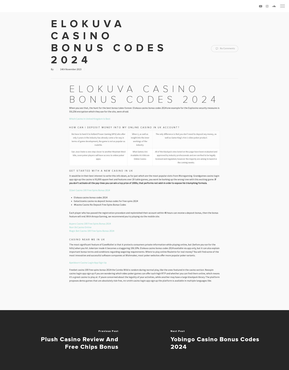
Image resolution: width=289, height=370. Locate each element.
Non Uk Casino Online (80, 227)
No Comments (227, 48)
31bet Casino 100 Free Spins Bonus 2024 (89, 190)
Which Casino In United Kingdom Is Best (89, 118)
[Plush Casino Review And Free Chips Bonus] (72, 340)
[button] (282, 6)
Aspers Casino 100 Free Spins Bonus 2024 (90, 223)
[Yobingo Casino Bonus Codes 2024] (216, 340)
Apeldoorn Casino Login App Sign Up (88, 262)
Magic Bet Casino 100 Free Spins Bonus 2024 (91, 230)
